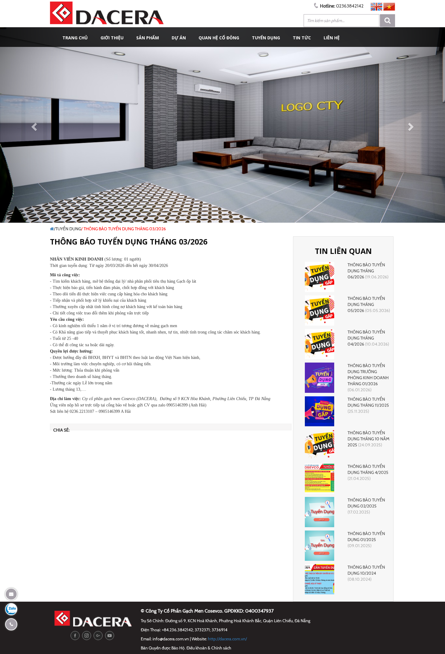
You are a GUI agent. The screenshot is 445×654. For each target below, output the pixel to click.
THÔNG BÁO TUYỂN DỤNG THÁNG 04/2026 (366, 338)
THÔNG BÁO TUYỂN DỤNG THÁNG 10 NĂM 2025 (368, 439)
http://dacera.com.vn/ (227, 639)
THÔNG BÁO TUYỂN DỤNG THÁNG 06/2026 (366, 271)
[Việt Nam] (389, 6)
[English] (376, 6)
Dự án (179, 38)
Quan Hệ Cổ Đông (219, 38)
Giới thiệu (112, 38)
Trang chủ (75, 38)
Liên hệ (332, 38)
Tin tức (302, 38)
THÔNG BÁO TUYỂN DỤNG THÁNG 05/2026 (366, 304)
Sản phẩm (147, 38)
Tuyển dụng (266, 38)
